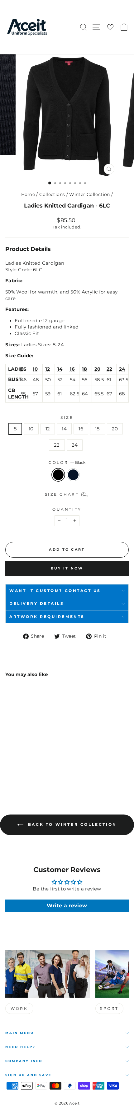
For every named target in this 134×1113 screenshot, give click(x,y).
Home (28, 194)
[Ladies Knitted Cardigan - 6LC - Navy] (16, 769)
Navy (73, 475)
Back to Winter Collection (71, 824)
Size (66, 417)
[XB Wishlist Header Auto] (110, 27)
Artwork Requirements (47, 616)
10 (31, 429)
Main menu (19, 1033)
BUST (15, 379)
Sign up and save (28, 1075)
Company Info (23, 1061)
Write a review (67, 906)
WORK (19, 1008)
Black (58, 475)
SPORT (109, 1008)
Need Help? (20, 1047)
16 (81, 429)
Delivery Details (36, 603)
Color (67, 462)
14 (64, 429)
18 (97, 429)
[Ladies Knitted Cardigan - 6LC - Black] (9, 769)
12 (47, 429)
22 (57, 445)
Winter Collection (89, 194)
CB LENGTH (18, 394)
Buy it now (67, 568)
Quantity (66, 509)
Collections (52, 194)
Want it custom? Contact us (55, 591)
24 (75, 445)
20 (115, 429)
